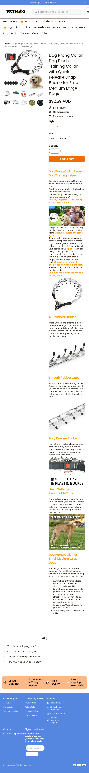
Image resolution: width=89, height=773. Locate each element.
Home (7, 43)
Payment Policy (31, 715)
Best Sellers (10, 21)
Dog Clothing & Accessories (19, 33)
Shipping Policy (31, 711)
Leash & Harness (73, 27)
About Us (7, 703)
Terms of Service (10, 711)
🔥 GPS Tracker (29, 21)
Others (45, 33)
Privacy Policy (31, 703)
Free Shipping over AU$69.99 (43, 2)
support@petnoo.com (16, 733)
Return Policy (30, 707)
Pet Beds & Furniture (46, 27)
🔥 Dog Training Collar (16, 27)
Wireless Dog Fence (53, 21)
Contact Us (8, 707)
